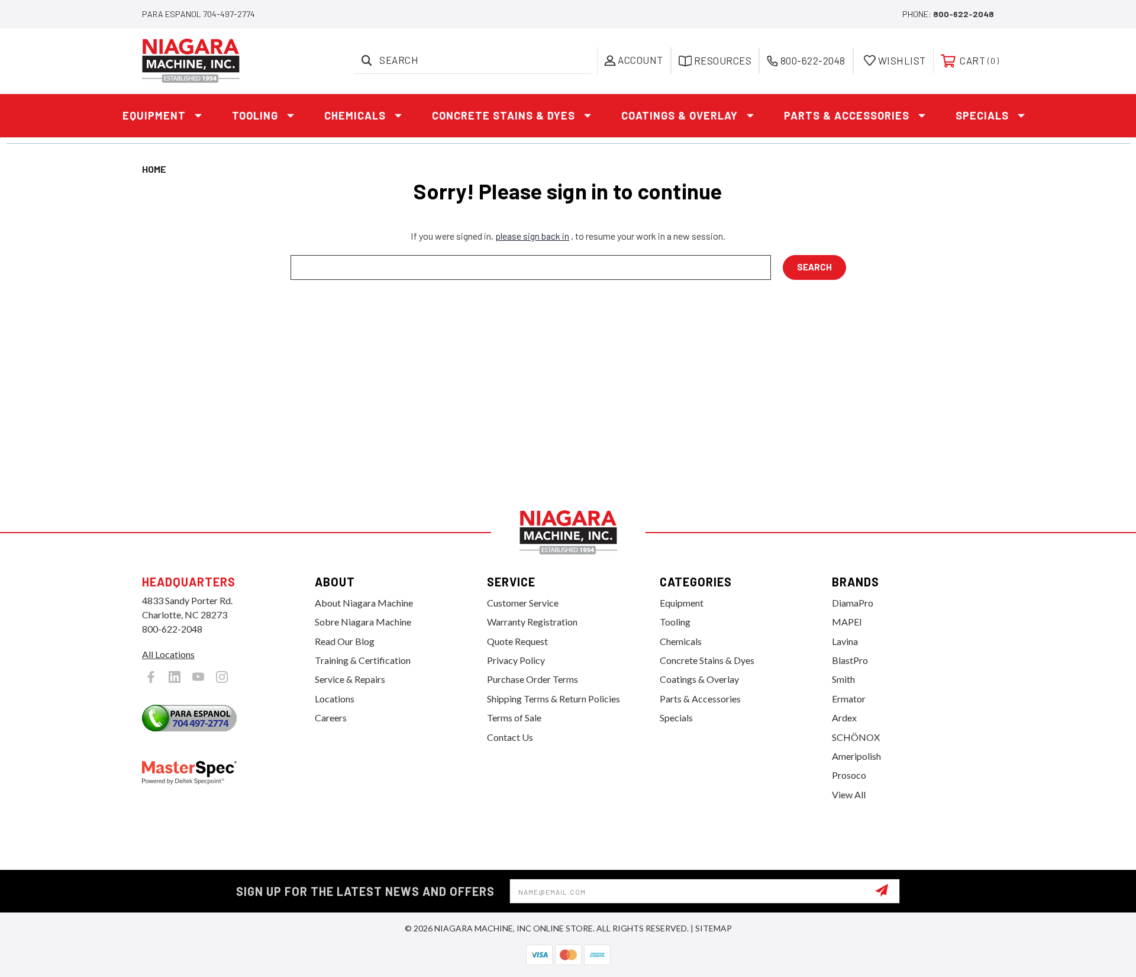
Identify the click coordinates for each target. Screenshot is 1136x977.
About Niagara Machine (364, 602)
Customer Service (523, 602)
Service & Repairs (350, 679)
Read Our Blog (345, 641)
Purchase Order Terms (532, 679)
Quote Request (517, 641)
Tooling (255, 115)
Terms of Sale (514, 717)
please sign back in (532, 235)
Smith (843, 679)
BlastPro (850, 660)
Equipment (154, 115)
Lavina (845, 641)
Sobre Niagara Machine (363, 621)
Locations (334, 698)
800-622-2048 (963, 14)
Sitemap (713, 928)
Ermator (849, 698)
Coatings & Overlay (679, 115)
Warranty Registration (532, 621)
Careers (331, 717)
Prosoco (849, 775)
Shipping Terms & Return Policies (553, 698)
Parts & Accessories (846, 115)
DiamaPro (852, 602)
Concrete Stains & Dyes (503, 115)
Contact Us (510, 737)
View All (849, 794)
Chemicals (355, 115)
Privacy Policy (516, 660)
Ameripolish (856, 756)
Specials (982, 115)
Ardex (844, 717)
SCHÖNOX (856, 737)
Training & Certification (363, 660)
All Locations (168, 654)
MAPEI (847, 621)
